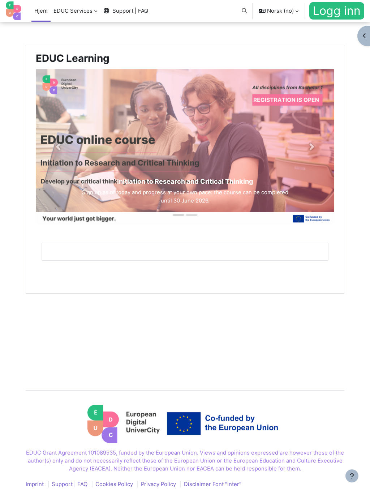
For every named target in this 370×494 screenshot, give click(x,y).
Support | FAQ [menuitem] (130, 11)
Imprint (35, 484)
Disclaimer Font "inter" (212, 484)
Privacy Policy (158, 484)
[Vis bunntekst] (351, 475)
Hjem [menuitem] (41, 11)
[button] (244, 11)
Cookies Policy (114, 484)
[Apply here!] (185, 147)
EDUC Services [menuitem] (72, 11)
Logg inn (337, 11)
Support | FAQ (69, 484)
